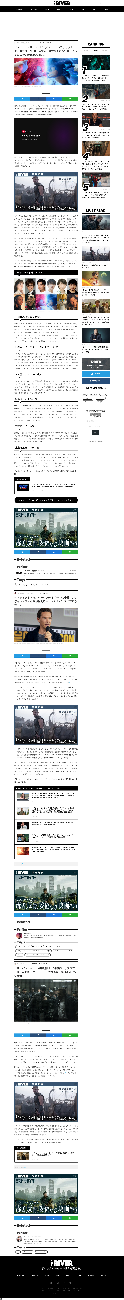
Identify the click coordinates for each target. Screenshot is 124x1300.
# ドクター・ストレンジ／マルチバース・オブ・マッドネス (33, 951)
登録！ (96, 432)
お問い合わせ (59, 1289)
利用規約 (43, 1289)
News (39, 43)
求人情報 (69, 1289)
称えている (65, 682)
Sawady (19, 964)
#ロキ (84, 394)
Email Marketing (92, 441)
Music (47, 9)
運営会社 (64, 1289)
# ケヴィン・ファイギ (23, 947)
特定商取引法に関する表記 (77, 1289)
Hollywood (21, 593)
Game (58, 9)
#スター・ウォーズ (88, 402)
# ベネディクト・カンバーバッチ (62, 951)
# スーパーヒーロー (37, 947)
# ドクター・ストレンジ (53, 947)
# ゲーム (29, 584)
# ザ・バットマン (27, 1252)
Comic (70, 9)
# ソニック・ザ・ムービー (42, 584)
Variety (20, 864)
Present (105, 9)
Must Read (19, 9)
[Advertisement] (62, 24)
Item (93, 9)
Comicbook (62, 1059)
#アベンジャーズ (87, 398)
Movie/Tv (34, 9)
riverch (72, 1293)
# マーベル (20, 955)
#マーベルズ (93, 394)
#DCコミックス (100, 398)
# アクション (20, 584)
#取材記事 (99, 402)
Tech (82, 9)
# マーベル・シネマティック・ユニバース (37, 955)
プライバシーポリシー (50, 1289)
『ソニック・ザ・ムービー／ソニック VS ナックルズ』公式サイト (46, 500)
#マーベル (103, 394)
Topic (37, 593)
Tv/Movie (47, 43)
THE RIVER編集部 (22, 43)
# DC (18, 1252)
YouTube (103, 1275)
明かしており (59, 1073)
